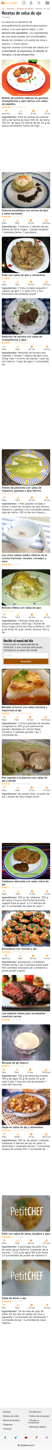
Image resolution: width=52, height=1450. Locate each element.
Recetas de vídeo (11, 1416)
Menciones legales (37, 1427)
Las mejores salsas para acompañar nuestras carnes (23, 1015)
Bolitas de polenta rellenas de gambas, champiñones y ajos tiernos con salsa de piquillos (25, 101)
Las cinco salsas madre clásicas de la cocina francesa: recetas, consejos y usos (24, 558)
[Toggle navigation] (47, 3)
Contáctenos (35, 1412)
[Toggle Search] (39, 3)
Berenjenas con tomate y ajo (19, 948)
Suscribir (26, 661)
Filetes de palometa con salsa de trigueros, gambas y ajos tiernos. (22, 489)
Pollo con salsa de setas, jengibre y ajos (26, 1233)
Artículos (7, 1429)
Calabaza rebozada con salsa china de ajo (25, 883)
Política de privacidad (39, 1416)
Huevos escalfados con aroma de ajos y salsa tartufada (25, 212)
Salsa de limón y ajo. (14, 1298)
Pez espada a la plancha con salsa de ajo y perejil (24, 779)
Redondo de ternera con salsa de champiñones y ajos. (22, 338)
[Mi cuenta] (31, 3)
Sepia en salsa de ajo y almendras (22, 1127)
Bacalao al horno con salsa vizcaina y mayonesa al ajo (24, 709)
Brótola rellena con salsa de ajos (21, 607)
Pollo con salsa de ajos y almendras (23, 275)
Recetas (7, 1412)
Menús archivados (11, 1420)
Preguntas (7, 1424)
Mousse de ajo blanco (15, 1062)
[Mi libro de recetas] (23, 3)
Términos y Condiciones (33, 1421)
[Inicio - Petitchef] (3, 8)
